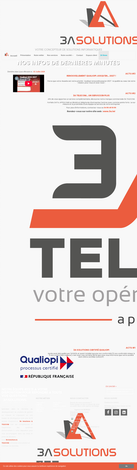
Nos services (52, 55)
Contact (79, 55)
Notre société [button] (66, 55)
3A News (103, 55)
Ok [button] (126, 466)
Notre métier (39, 55)
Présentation (25, 55)
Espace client (91, 55)
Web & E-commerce (40, 407)
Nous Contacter (119, 392)
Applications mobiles (57, 403)
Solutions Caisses (59, 406)
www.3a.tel (109, 111)
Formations (57, 409)
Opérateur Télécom (40, 410)
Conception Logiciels (40, 403)
